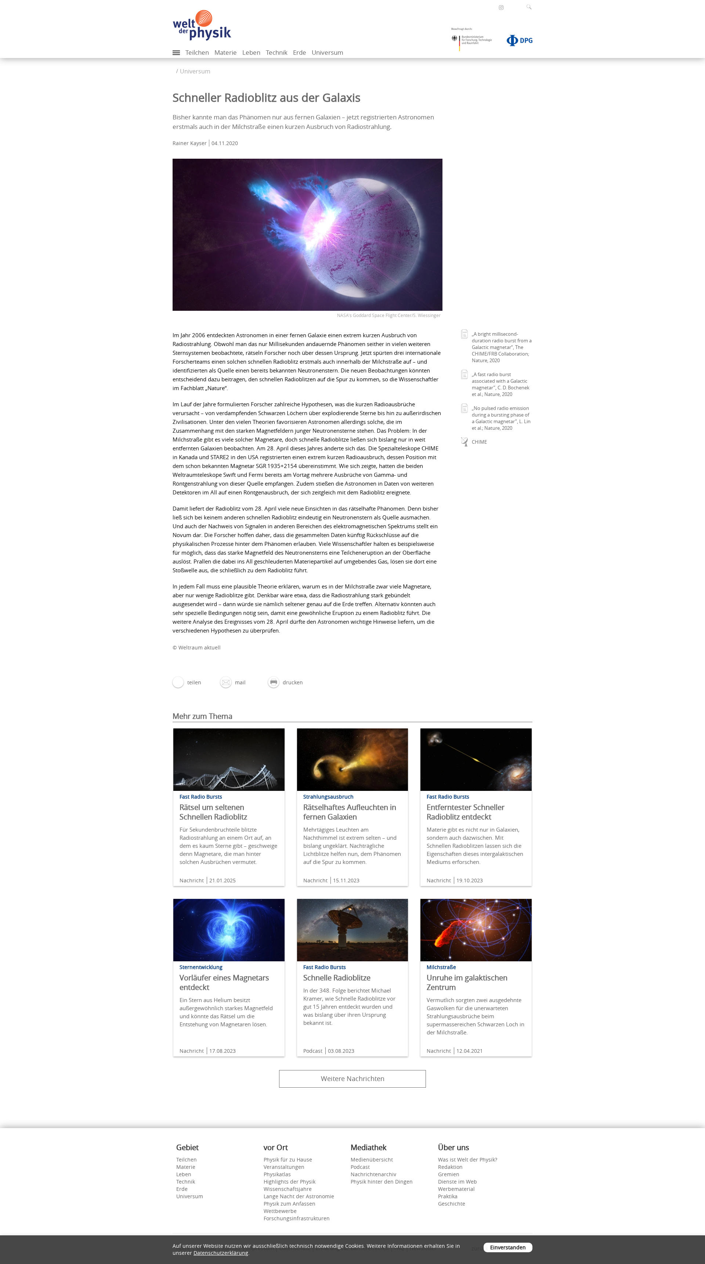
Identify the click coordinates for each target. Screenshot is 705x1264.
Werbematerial (456, 1188)
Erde (299, 52)
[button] (187, 682)
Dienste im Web (457, 1181)
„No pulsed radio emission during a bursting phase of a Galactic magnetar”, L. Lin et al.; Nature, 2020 (501, 418)
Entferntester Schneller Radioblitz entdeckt (466, 812)
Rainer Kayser (190, 143)
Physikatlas (277, 1174)
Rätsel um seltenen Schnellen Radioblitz (213, 812)
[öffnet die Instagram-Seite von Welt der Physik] (501, 7)
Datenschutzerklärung (221, 1252)
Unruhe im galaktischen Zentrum (467, 982)
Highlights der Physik (289, 1181)
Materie (225, 52)
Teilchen (197, 52)
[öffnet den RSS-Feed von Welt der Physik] (511, 7)
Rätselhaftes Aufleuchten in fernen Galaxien (349, 812)
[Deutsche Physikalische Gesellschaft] (515, 42)
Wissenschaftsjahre (288, 1188)
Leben (251, 52)
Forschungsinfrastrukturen (297, 1218)
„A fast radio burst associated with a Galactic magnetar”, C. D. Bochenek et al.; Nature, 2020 (500, 384)
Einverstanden (508, 1247)
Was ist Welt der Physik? (467, 1159)
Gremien (448, 1174)
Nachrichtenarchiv (373, 1174)
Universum (327, 52)
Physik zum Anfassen (289, 1203)
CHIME (479, 442)
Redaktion (450, 1166)
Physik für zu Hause (288, 1159)
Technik (277, 52)
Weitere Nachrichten (352, 1078)
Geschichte (451, 1203)
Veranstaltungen (284, 1166)
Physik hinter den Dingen (382, 1181)
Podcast (360, 1166)
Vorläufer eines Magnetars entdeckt (224, 982)
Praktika (448, 1196)
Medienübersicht (372, 1159)
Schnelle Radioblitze (336, 978)
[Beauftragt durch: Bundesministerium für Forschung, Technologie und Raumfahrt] (474, 42)
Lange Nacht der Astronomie (299, 1196)
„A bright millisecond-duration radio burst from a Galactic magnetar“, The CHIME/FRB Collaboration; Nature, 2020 (502, 347)
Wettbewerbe (280, 1210)
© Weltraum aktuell (197, 647)
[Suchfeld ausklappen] (530, 6)
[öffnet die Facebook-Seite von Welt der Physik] (491, 7)
